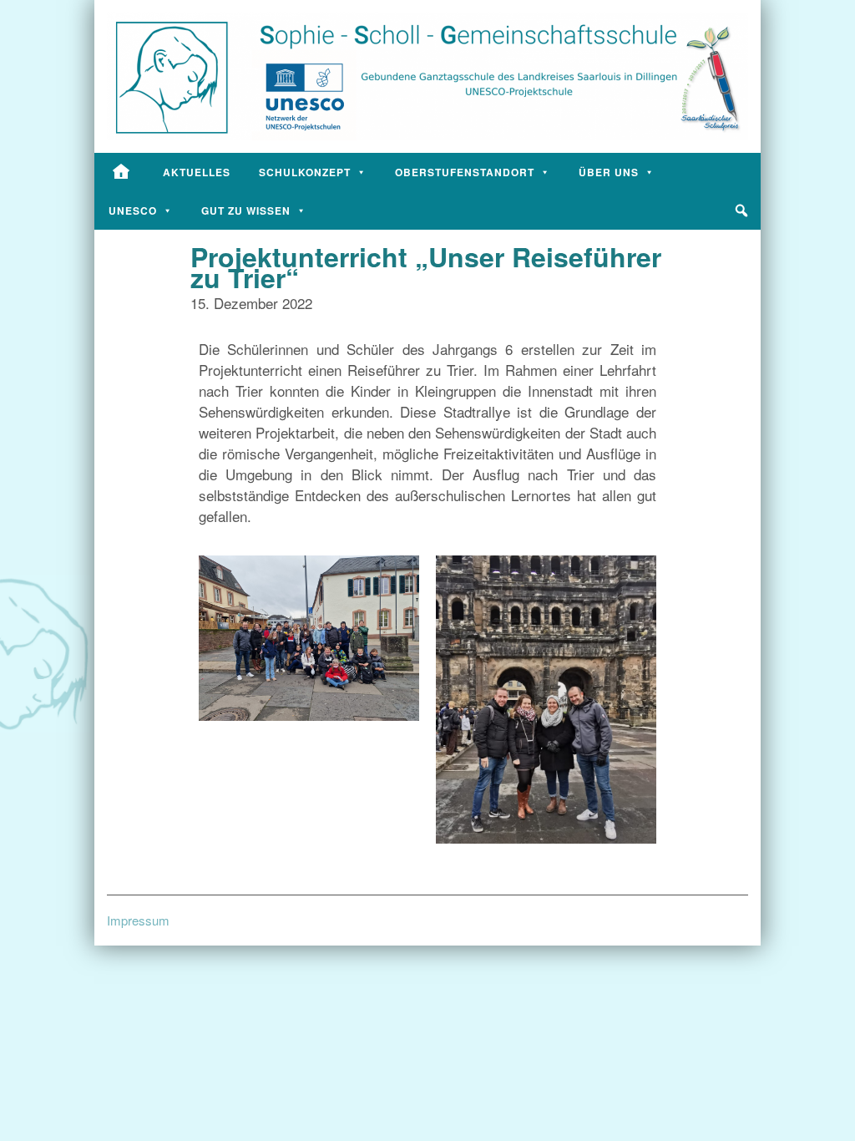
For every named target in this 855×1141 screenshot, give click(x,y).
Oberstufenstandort (464, 172)
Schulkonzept (305, 172)
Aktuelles (196, 172)
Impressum (138, 920)
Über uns (609, 172)
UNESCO (133, 210)
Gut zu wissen (246, 210)
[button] (741, 210)
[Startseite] (121, 172)
